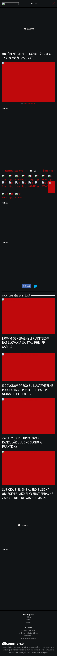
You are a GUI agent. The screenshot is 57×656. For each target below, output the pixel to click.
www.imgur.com (30, 103)
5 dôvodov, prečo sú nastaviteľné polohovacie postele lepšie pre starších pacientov (27, 390)
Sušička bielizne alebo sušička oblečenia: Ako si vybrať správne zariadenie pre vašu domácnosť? (27, 494)
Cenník (28, 620)
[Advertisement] (28, 138)
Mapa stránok (28, 636)
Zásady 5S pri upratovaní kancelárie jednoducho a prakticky (22, 442)
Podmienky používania (28, 630)
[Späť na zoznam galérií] (53, 3)
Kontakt (28, 622)
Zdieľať (27, 286)
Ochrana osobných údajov (28, 633)
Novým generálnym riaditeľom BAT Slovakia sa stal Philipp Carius (25, 343)
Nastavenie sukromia (28, 638)
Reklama (29, 617)
